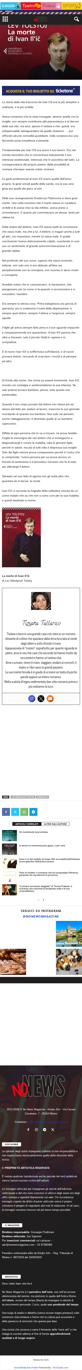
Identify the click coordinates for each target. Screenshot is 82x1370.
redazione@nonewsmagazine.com (47, 1121)
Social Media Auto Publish (26, 1367)
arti (5, 64)
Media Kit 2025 (41, 1359)
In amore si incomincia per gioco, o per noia (42, 845)
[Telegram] (33, 812)
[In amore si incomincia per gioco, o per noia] (9, 849)
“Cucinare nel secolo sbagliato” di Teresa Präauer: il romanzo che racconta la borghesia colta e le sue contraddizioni (45, 888)
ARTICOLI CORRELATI (27, 823)
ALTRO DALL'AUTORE (55, 823)
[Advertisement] (41, 750)
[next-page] (43, 900)
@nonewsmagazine (41, 916)
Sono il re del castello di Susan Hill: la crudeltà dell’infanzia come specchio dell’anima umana (49, 860)
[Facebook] (6, 812)
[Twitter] (41, 698)
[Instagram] (31, 698)
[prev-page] (39, 900)
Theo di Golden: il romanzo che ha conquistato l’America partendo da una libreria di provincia (48, 873)
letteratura (17, 64)
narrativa (42, 797)
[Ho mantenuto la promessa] (9, 835)
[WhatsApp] (24, 812)
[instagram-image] (13, 934)
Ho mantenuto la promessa (33, 831)
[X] (15, 812)
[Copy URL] (43, 812)
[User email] (50, 698)
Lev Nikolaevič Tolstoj (23, 797)
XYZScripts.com (60, 1367)
